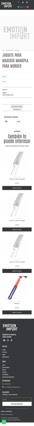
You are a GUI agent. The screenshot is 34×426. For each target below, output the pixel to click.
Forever (4, 350)
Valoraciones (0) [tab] (17, 109)
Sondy (3, 354)
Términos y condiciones (6, 411)
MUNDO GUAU (9, 50)
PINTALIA (15, 301)
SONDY (19, 177)
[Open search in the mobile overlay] (18, 2)
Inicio (3, 50)
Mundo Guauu (5, 357)
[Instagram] (8, 340)
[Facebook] (4, 340)
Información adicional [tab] (17, 106)
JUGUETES (17, 50)
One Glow (4, 352)
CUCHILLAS (15, 177)
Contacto (4, 372)
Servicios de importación (8, 377)
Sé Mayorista (5, 374)
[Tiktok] (11, 340)
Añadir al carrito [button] (17, 188)
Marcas (4, 370)
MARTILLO (17, 303)
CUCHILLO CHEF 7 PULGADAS (17, 262)
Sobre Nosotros (5, 367)
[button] (27, 2)
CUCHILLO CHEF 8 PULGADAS (17, 220)
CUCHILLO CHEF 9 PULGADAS (17, 179)
